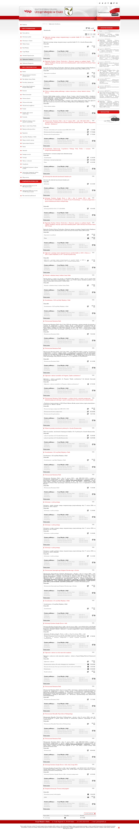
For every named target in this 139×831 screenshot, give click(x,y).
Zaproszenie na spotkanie (50, 73)
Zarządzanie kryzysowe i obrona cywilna (30, 168)
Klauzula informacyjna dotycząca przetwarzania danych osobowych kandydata (62, 666)
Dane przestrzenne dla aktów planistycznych (29, 75)
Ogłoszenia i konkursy (27, 59)
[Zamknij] (118, 828)
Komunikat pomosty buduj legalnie (52, 794)
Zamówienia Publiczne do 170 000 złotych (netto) (29, 186)
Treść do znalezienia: (104, 12)
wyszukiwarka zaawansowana (108, 17)
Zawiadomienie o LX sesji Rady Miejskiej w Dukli (57, 600)
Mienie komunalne (26, 94)
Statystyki (24, 150)
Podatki (24, 108)
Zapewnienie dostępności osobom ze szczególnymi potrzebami (30, 173)
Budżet (24, 71)
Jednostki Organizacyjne (28, 55)
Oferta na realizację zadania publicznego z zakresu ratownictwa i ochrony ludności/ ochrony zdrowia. (109, 51)
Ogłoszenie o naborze (49, 661)
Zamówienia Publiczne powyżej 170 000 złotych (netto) (29, 191)
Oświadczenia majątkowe (28, 105)
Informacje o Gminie (27, 40)
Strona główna (25, 33)
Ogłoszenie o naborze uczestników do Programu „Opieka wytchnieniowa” (63, 375)
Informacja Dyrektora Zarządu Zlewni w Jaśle (56, 623)
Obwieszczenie (47, 750)
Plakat (45, 76)
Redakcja (24, 24)
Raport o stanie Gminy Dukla (29, 125)
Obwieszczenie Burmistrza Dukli (53, 321)
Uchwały (24, 157)
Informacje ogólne (26, 36)
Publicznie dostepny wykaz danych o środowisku (28, 121)
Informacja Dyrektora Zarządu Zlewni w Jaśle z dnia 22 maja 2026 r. (61, 764)
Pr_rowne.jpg (46, 817)
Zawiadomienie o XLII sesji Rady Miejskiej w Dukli (57, 300)
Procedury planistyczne (27, 82)
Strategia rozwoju (26, 154)
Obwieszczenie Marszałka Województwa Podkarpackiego (59, 714)
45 (94, 34)
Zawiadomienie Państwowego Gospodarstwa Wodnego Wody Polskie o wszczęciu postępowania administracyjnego (109, 81)
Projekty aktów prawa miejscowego (27, 113)
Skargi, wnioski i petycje (28, 140)
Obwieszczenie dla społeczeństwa (52, 134)
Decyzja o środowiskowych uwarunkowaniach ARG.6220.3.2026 (59, 129)
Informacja (46, 183)
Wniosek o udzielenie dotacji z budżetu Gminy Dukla (58, 275)
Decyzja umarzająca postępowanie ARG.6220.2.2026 (56, 408)
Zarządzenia (25, 164)
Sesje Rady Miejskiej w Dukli (29, 136)
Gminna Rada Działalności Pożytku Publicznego (28, 87)
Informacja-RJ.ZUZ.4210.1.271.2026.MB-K (54, 208)
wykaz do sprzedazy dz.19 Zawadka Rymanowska (56, 435)
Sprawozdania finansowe (28, 143)
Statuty (24, 146)
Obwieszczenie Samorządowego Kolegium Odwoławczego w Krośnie (62, 570)
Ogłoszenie (46, 46)
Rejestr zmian (46, 58)
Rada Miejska (25, 47)
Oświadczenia (47, 669)
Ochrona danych (26, 98)
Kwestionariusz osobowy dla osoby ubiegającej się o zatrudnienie (59, 664)
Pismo (45, 162)
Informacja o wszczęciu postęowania (52, 160)
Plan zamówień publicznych (29, 195)
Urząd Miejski (25, 51)
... (91, 34)
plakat (45, 797)
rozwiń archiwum (89, 813)
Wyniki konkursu (48, 671)
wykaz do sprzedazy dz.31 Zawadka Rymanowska (56, 438)
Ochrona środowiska (27, 102)
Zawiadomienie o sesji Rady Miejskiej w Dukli (55, 460)
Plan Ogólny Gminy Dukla (28, 79)
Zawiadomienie (47, 157)
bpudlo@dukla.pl (57, 101)
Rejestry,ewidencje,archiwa (28, 129)
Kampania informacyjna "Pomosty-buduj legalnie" (57, 788)
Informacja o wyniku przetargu (52, 502)
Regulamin (25, 133)
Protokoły (24, 117)
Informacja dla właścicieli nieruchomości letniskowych (58, 176)
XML (93, 37)
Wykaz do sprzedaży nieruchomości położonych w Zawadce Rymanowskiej (63, 428)
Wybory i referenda (27, 160)
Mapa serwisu (25, 177)
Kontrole (24, 90)
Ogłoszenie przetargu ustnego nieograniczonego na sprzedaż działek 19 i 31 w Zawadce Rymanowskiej (109, 35)
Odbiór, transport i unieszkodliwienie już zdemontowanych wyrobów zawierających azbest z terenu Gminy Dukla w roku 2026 (109, 65)
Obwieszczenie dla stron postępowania (53, 132)
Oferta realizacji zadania (49, 106)
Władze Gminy (26, 44)
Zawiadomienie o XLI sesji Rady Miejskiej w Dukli (57, 452)
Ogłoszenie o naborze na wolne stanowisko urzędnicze (58, 652)
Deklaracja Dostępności (27, 63)
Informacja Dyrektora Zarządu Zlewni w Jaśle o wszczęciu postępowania (61, 774)
